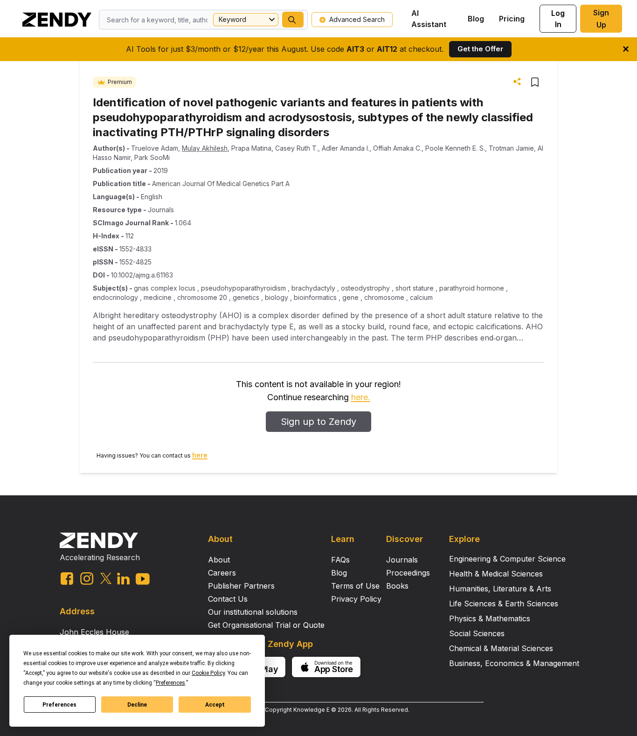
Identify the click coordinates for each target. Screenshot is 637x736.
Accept (215, 704)
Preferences (59, 704)
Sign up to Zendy (318, 421)
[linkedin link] (123, 578)
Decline (137, 704)
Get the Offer (480, 48)
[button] (293, 20)
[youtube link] (143, 579)
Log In (558, 18)
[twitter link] (105, 578)
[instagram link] (87, 578)
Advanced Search (357, 19)
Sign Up (601, 18)
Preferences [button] (170, 683)
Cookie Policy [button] (208, 673)
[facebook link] (67, 578)
